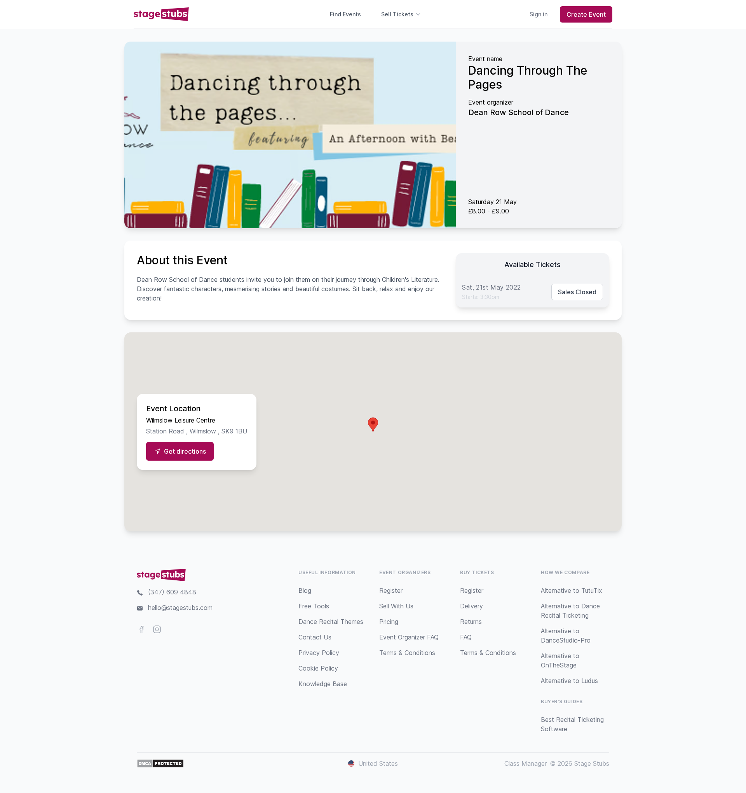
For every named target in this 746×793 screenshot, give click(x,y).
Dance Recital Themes (330, 621)
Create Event (586, 14)
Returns (471, 621)
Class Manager (525, 763)
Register (391, 590)
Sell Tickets (397, 14)
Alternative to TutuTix (571, 590)
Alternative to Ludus (569, 681)
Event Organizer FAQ (409, 637)
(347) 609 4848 (172, 592)
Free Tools (313, 606)
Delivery (471, 606)
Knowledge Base (322, 684)
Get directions (185, 451)
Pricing (388, 621)
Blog (304, 590)
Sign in (538, 14)
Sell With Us (396, 606)
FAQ (466, 637)
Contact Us (314, 637)
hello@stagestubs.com (180, 607)
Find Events (345, 14)
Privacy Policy (318, 653)
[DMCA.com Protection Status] (160, 763)
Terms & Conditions (407, 653)
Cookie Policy (318, 668)
